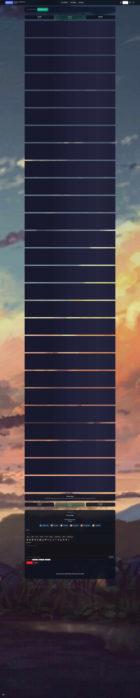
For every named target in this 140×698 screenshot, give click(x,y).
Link (37, 536)
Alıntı (46, 536)
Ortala (63, 536)
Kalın (28, 536)
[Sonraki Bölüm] (130, 2)
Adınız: (28, 530)
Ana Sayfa (73, 2)
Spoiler (51, 536)
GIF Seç (111, 557)
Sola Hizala (57, 536)
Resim (41, 536)
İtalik (33, 536)
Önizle (36, 562)
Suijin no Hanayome (19, 2)
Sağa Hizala (70, 536)
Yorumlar (81, 2)
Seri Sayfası (65, 2)
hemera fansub (43, 9)
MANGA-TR (9, 2)
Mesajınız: (28, 542)
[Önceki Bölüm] (121, 2)
